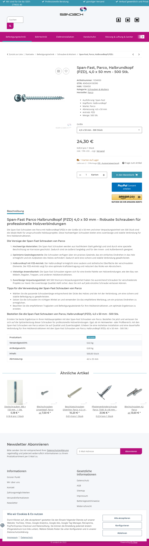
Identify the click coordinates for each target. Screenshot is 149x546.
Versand (101, 151)
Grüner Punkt (13, 477)
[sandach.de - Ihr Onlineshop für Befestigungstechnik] (73, 11)
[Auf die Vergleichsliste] (58, 71)
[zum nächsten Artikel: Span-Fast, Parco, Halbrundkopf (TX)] (139, 54)
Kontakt (10, 487)
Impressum (12, 537)
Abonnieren (131, 451)
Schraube (91, 337)
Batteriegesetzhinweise (88, 501)
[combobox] (109, 130)
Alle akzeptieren (122, 518)
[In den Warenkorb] (9, 64)
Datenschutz (27, 537)
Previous (7, 401)
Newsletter (12, 502)
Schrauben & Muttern (98, 89)
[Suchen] (10, 26)
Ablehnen (122, 533)
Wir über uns (13, 482)
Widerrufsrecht (84, 506)
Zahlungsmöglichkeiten (18, 492)
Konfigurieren (122, 525)
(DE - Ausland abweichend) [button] (108, 163)
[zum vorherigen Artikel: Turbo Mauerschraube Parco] (133, 54)
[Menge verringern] (80, 175)
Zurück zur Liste (16, 54)
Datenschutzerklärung (58, 450)
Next (142, 401)
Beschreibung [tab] (15, 211)
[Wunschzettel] (127, 20)
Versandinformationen (18, 497)
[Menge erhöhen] (104, 175)
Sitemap (81, 490)
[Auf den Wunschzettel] (66, 71)
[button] (118, 20)
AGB (79, 485)
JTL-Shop (133, 542)
